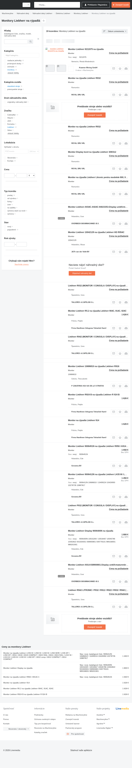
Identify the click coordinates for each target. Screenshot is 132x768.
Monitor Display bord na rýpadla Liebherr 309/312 (92, 152)
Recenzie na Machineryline (45, 728)
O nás (5, 715)
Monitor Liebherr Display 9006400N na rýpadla (90, 531)
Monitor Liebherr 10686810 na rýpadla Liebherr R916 (93, 366)
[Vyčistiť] (38, 39)
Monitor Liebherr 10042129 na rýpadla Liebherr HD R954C (96, 232)
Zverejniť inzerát (95, 115)
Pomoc (6, 719)
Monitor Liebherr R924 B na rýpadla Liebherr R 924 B (94, 395)
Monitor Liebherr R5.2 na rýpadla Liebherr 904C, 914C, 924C (97, 311)
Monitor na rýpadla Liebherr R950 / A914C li (21, 677)
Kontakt (6, 724)
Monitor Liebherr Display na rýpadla (17, 668)
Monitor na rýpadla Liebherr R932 (84, 78)
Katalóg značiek (40, 732)
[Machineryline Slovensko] (11, 5)
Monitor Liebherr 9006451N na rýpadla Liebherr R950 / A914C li (98, 446)
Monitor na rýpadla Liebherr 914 (83, 420)
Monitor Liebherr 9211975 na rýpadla (86, 49)
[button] (120, 68)
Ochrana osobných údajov (45, 719)
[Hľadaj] (36, 4)
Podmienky (38, 715)
